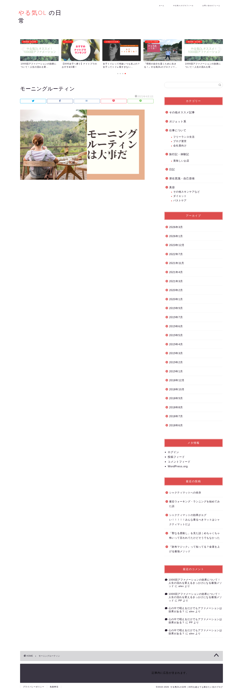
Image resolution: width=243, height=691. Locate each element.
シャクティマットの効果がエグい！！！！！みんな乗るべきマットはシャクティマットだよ (194, 520)
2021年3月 (176, 281)
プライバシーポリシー (33, 687)
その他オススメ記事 (182, 112)
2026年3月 (176, 227)
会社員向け (180, 145)
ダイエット (180, 196)
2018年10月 (176, 389)
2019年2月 (176, 362)
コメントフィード (179, 461)
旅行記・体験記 (179, 154)
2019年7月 (176, 317)
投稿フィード (176, 456)
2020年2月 (176, 290)
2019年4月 (176, 344)
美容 (172, 187)
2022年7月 (176, 254)
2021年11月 (176, 263)
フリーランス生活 (184, 137)
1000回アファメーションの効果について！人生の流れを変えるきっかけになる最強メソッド (195, 583)
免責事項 (54, 687)
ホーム (161, 5)
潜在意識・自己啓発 (182, 178)
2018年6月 (176, 425)
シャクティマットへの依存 (185, 492)
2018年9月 (176, 398)
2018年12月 (176, 380)
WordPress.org (178, 466)
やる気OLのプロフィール (183, 5)
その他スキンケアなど (186, 191)
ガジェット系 (177, 121)
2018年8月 (176, 407)
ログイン (173, 452)
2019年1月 (176, 371)
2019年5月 (176, 335)
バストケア (180, 200)
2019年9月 (176, 308)
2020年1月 (176, 299)
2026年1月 (176, 236)
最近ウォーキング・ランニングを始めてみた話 (194, 504)
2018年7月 (176, 416)
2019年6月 (176, 326)
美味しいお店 (181, 160)
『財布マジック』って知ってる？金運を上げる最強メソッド (194, 549)
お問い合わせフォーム (211, 5)
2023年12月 (176, 245)
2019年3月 (176, 353)
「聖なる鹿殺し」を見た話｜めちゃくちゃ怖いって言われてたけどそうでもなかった (194, 535)
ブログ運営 (180, 141)
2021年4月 (176, 272)
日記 (172, 169)
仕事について (177, 130)
